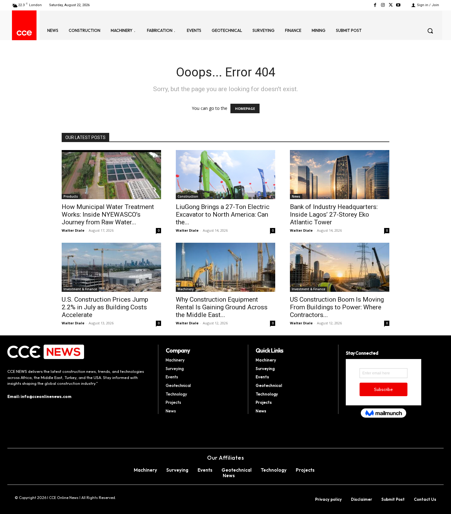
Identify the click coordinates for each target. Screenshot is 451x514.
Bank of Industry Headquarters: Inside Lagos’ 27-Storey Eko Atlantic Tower (334, 214)
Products (71, 196)
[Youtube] (398, 5)
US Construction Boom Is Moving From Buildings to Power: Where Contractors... (337, 307)
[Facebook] (375, 5)
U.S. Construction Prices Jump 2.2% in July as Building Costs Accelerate (105, 307)
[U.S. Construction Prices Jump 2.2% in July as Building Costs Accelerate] (111, 267)
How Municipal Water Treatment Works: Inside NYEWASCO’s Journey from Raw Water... (108, 214)
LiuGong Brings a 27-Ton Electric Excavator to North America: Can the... (222, 214)
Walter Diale (73, 230)
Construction (188, 196)
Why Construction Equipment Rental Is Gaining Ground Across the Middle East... (222, 307)
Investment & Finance (80, 289)
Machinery (186, 289)
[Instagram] (383, 5)
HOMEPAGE (245, 108)
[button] (430, 31)
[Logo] (24, 33)
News (296, 196)
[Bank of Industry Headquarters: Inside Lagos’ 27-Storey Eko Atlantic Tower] (339, 174)
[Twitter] (391, 5)
